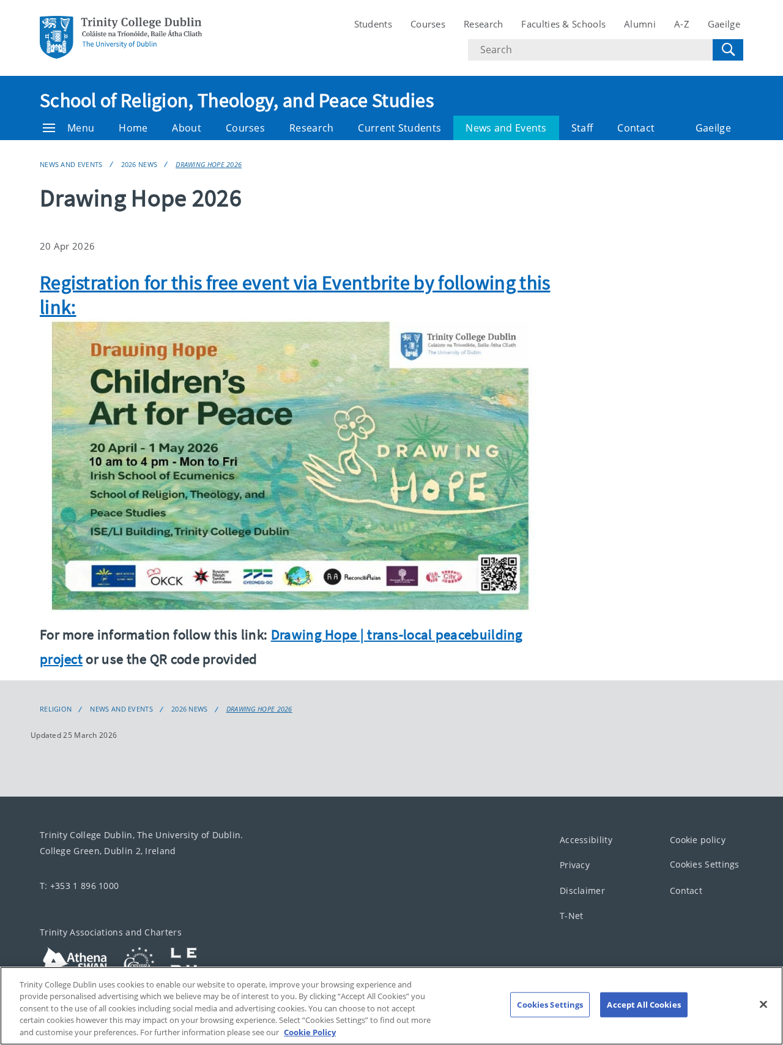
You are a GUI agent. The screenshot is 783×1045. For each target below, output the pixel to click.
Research (483, 24)
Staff (582, 128)
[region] (391, 1006)
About (186, 128)
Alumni (640, 24)
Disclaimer (582, 890)
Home (133, 128)
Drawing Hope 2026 (209, 164)
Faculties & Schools (563, 24)
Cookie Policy (310, 1032)
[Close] (763, 1004)
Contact (636, 128)
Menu (80, 128)
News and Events (506, 128)
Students (373, 24)
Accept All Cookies (643, 1004)
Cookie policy (697, 840)
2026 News (139, 164)
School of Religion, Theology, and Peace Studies (237, 100)
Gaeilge (724, 24)
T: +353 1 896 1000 (79, 885)
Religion (56, 709)
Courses (427, 24)
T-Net (572, 915)
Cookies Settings (705, 864)
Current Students (399, 128)
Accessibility (586, 840)
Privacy (575, 865)
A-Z (681, 24)
